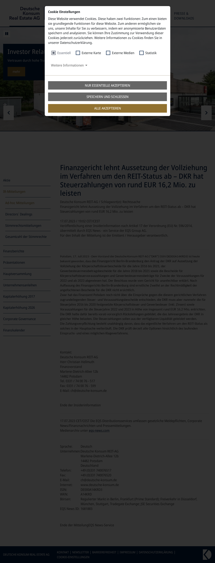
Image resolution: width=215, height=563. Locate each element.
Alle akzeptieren (107, 108)
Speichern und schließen (107, 96)
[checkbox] (61, 53)
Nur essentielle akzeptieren (107, 85)
